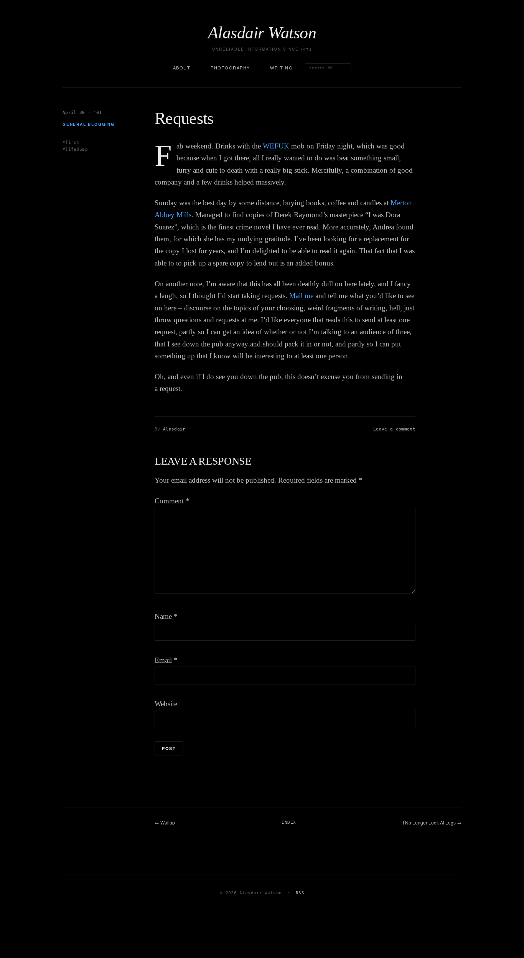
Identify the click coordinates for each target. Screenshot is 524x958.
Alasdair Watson (262, 33)
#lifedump (75, 149)
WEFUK (276, 146)
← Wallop (165, 822)
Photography (230, 67)
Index (289, 822)
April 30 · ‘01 (82, 112)
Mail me (301, 296)
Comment (172, 501)
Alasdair (174, 429)
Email (166, 660)
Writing (281, 67)
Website (166, 704)
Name (166, 616)
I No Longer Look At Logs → (432, 822)
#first (71, 142)
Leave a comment (394, 429)
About (182, 67)
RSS (300, 892)
